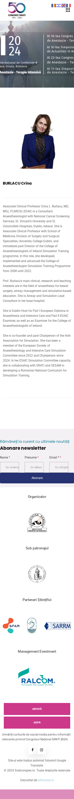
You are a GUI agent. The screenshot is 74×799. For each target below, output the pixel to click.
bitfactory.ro (46, 780)
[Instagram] (41, 750)
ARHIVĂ (37, 708)
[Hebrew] (58, 5)
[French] (68, 5)
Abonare (37, 478)
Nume (5, 457)
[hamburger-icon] (68, 10)
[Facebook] (32, 750)
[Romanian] (53, 5)
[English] (63, 5)
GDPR (37, 722)
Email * (55, 457)
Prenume (32, 457)
